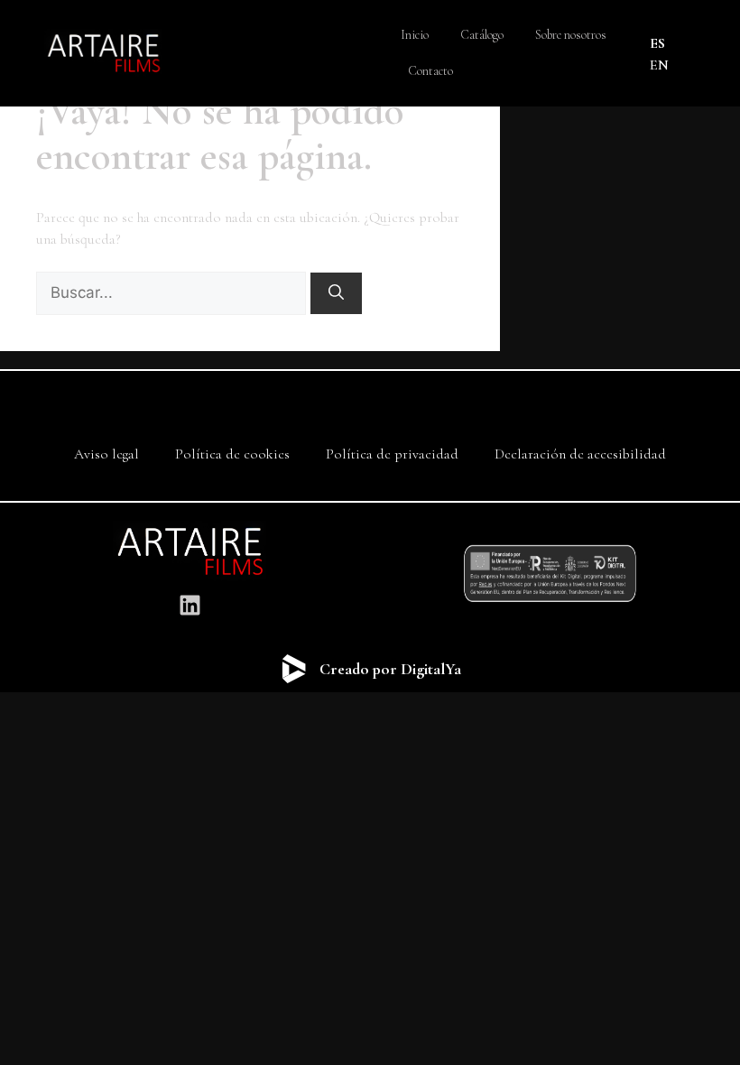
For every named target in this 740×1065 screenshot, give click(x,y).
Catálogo (482, 34)
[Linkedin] (189, 604)
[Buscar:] (173, 293)
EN (659, 65)
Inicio (415, 34)
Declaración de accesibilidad (580, 454)
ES (657, 43)
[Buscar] (336, 293)
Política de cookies (232, 454)
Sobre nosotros (570, 34)
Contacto (430, 71)
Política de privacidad (392, 454)
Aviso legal (106, 454)
